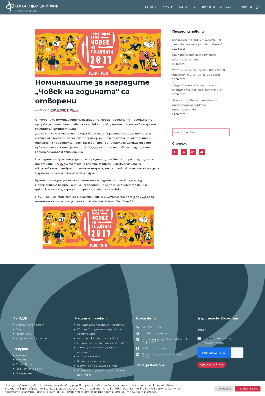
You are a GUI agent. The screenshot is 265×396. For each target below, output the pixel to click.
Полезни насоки (26, 373)
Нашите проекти (91, 318)
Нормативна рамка (29, 368)
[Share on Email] (202, 152)
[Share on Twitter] (184, 152)
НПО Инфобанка (88, 356)
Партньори (24, 333)
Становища (24, 364)
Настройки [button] (224, 388)
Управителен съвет (30, 324)
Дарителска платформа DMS (97, 338)
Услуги (167, 7)
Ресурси (227, 7)
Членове (185, 7)
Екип (19, 329)
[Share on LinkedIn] (193, 152)
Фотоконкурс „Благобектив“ (97, 365)
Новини (245, 7)
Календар (58, 109)
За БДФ (148, 7)
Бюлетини (23, 359)
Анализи (21, 355)
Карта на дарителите (93, 361)
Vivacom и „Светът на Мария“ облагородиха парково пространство (194, 105)
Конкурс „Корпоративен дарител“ (101, 324)
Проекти (208, 7)
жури (63, 164)
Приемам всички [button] (247, 388)
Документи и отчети (31, 338)
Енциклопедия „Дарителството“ (100, 343)
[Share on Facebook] (175, 152)
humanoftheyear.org (127, 180)
